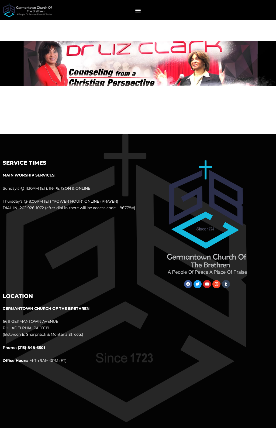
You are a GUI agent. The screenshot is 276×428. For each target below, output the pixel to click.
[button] (137, 10)
